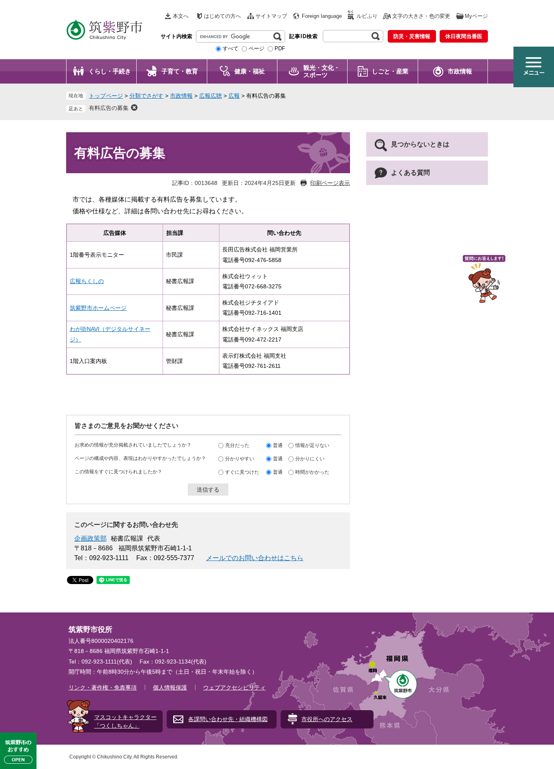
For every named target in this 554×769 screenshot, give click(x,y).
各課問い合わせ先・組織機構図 (228, 719)
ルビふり (367, 16)
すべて (230, 48)
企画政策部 (90, 538)
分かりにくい (309, 459)
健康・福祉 (249, 71)
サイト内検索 (176, 36)
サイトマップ (271, 16)
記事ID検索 (303, 36)
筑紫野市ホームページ (98, 308)
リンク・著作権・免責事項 (103, 687)
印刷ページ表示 (330, 183)
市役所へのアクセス (326, 719)
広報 (234, 95)
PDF (280, 48)
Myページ (476, 16)
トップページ (106, 95)
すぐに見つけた (242, 472)
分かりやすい (239, 459)
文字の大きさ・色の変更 (421, 16)
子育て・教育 (179, 71)
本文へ (181, 16)
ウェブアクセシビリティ (234, 687)
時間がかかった (312, 472)
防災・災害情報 (411, 36)
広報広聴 (210, 95)
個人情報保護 (170, 687)
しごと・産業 (390, 71)
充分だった (237, 445)
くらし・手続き (109, 71)
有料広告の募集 (109, 108)
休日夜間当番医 (463, 36)
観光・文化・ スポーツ (321, 71)
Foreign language (322, 16)
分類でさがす (146, 95)
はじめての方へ (222, 16)
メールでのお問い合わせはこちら (254, 557)
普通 (278, 445)
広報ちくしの (87, 281)
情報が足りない (312, 445)
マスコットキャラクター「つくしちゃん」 (125, 721)
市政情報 (460, 71)
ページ (256, 48)
